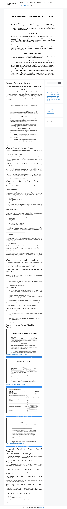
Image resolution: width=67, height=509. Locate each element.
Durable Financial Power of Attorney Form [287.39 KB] (16, 354)
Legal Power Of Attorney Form (53, 94)
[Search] (59, 83)
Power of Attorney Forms (24, 5)
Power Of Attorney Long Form (53, 96)
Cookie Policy (39, 2)
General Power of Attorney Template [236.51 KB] (15, 384)
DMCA (44, 2)
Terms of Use (32, 2)
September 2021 (50, 113)
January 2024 (50, 109)
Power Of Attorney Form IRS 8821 (53, 97)
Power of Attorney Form (52, 123)
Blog (31, 5)
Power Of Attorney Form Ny (52, 92)
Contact (26, 2)
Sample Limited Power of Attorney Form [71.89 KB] (16, 443)
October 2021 (50, 111)
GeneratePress (41, 507)
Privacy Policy (49, 2)
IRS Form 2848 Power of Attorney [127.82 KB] (15, 413)
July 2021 (49, 114)
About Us (21, 2)
